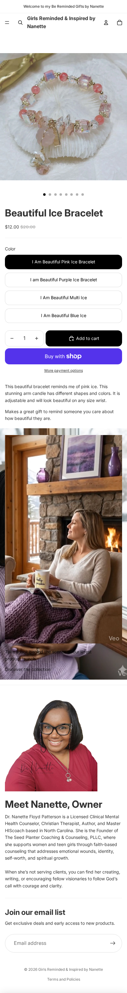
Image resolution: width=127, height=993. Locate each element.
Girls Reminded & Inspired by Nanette (70, 969)
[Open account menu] (106, 22)
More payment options (63, 370)
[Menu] (7, 22)
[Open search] (20, 22)
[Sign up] (112, 943)
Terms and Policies (63, 979)
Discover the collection (28, 669)
